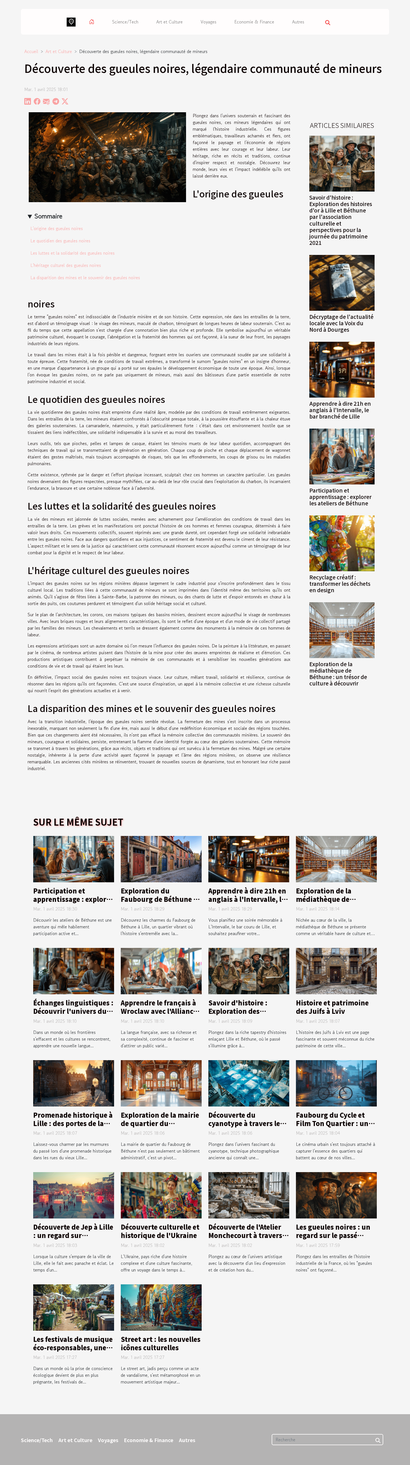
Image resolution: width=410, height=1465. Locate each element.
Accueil (31, 51)
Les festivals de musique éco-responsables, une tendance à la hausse (73, 1347)
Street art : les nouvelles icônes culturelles (161, 1343)
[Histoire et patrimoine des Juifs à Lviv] (336, 970)
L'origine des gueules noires (56, 228)
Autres (298, 21)
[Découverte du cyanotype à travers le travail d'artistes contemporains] (248, 1082)
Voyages (208, 21)
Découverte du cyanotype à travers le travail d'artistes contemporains (244, 1127)
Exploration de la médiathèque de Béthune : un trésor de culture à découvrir (338, 673)
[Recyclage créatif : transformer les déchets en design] (342, 542)
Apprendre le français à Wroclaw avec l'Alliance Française (159, 1011)
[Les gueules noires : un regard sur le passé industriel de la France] (336, 1194)
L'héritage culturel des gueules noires (65, 265)
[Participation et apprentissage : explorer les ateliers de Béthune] (342, 455)
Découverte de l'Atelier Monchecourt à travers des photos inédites (245, 1235)
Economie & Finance (254, 21)
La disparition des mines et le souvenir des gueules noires (85, 277)
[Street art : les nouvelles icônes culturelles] (161, 1306)
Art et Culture (169, 21)
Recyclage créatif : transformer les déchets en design (339, 583)
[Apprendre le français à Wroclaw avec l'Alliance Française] (161, 970)
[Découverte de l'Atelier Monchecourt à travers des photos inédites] (248, 1194)
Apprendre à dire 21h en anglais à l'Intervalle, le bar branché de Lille (340, 410)
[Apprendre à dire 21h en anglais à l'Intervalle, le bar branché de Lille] (342, 368)
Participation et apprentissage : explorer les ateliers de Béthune (340, 496)
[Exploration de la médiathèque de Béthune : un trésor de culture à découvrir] (342, 629)
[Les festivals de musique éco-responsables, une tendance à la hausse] (73, 1306)
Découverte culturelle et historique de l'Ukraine (160, 1231)
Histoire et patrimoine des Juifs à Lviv (332, 1007)
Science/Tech (125, 21)
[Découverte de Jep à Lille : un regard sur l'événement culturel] (73, 1194)
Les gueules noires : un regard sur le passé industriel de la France (333, 1235)
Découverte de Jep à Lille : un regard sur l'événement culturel (73, 1235)
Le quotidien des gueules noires (60, 240)
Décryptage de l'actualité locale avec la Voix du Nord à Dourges (341, 323)
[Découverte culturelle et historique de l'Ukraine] (161, 1194)
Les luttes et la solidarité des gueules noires (72, 253)
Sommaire (48, 216)
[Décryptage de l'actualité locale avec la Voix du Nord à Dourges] (342, 282)
